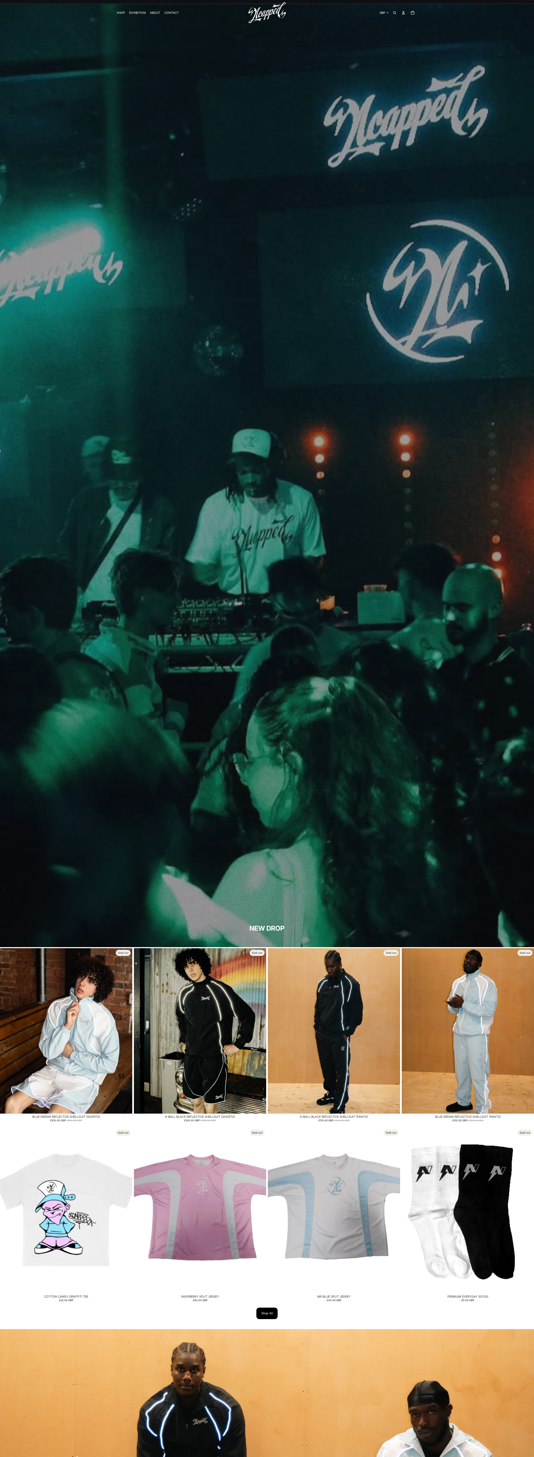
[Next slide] (126, 1030)
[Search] (394, 12)
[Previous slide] (6, 1030)
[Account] (403, 12)
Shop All (267, 1313)
